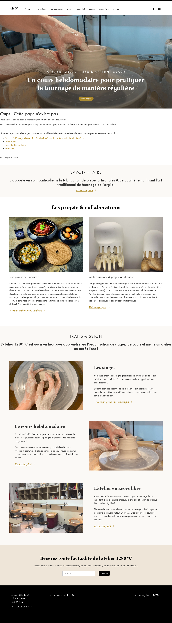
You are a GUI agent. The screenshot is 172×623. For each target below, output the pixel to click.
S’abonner (104, 573)
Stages (69, 8)
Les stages (104, 368)
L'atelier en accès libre (117, 488)
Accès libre (104, 8)
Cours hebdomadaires (86, 8)
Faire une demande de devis (25, 310)
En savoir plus (84, 190)
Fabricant (9, 148)
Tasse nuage (11, 141)
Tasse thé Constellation (15, 144)
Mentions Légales (140, 595)
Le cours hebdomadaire (40, 426)
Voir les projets (97, 307)
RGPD (156, 595)
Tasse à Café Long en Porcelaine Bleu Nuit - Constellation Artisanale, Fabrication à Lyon (45, 138)
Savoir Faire (41, 8)
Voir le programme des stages (111, 402)
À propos (28, 8)
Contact (116, 8)
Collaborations (57, 8)
